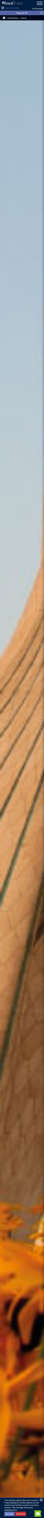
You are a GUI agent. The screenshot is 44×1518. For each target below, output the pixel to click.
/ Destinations (12, 18)
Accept (9, 1513)
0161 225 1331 (12, 8)
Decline (20, 1513)
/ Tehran (23, 18)
